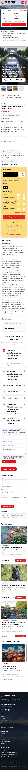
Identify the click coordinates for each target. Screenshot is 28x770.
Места (15, 10)
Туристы (16, 18)
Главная (5, 31)
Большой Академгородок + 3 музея (13, 585)
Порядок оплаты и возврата (15, 234)
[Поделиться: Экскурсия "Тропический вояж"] (13, 560)
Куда (3, 13)
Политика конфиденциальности (9, 752)
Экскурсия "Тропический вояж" (12, 547)
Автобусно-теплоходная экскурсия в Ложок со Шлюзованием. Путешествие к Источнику (13, 623)
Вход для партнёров (6, 756)
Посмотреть (23, 10)
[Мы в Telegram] (6, 710)
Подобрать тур (14, 25)
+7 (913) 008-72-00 (18, 225)
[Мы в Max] (9, 710)
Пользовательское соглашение (9, 754)
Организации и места (7, 727)
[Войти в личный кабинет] (26, 2)
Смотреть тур (20, 560)
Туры (4, 10)
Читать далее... (8, 679)
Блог (2, 738)
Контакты (3, 743)
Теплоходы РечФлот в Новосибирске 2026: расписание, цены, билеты (12, 668)
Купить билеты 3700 (13, 80)
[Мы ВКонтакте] (2, 710)
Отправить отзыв (7, 506)
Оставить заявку (9, 461)
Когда (3, 18)
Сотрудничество (5, 741)
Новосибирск (22, 33)
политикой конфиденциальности (12, 458)
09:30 (5, 187)
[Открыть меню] (22, 2)
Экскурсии (4, 723)
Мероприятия (5, 725)
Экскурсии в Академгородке (10, 37)
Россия (12, 31)
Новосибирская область (9, 33)
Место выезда (9, 328)
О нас (2, 736)
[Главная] (8, 2)
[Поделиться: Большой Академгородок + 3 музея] (13, 597)
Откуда (16, 13)
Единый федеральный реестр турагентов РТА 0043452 (13, 766)
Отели (9, 10)
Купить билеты (8, 469)
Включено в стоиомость (13, 323)
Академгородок (7, 35)
